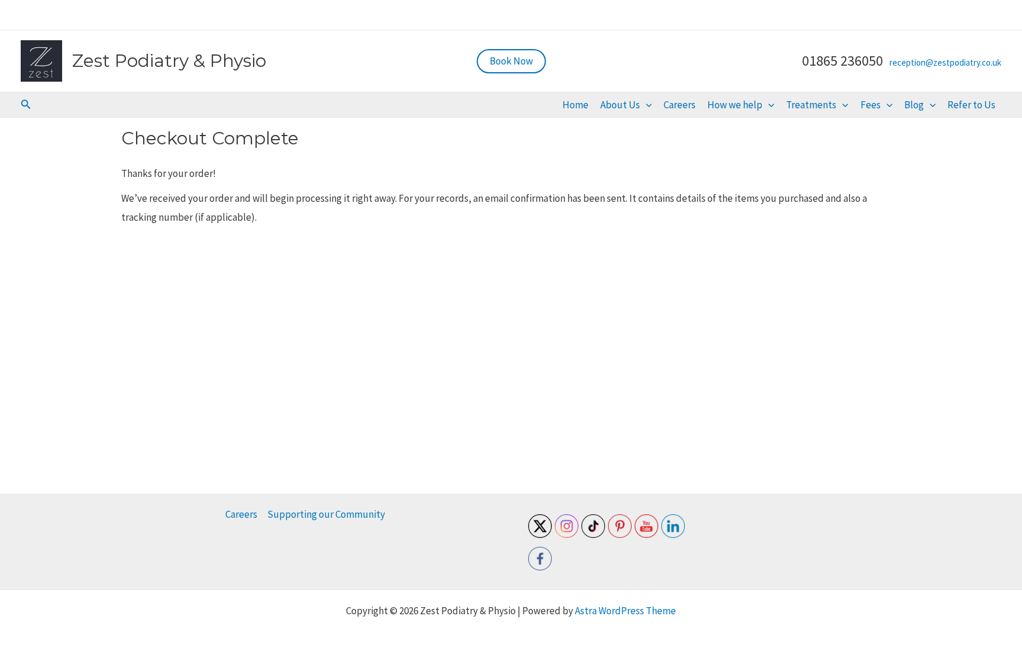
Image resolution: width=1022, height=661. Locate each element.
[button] (511, 61)
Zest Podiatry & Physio (169, 61)
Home (575, 104)
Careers (680, 104)
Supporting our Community (326, 514)
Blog (914, 104)
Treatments (811, 104)
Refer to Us (971, 104)
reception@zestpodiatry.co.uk (945, 62)
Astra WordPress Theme (625, 610)
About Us (620, 104)
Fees (871, 104)
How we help (734, 104)
